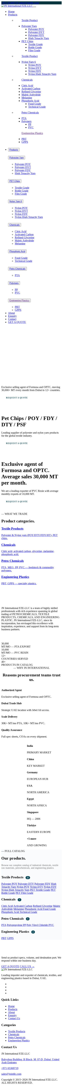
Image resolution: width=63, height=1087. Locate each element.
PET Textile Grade (40, 889)
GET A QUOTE (17, 322)
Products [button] (12, 14)
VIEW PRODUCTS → (17, 405)
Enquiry (12, 316)
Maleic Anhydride (31, 94)
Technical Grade (37, 106)
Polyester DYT (36, 32)
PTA (24, 118)
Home (11, 11)
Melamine (27, 97)
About (11, 313)
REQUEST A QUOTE (17, 398)
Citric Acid (27, 85)
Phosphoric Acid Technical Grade (19, 912)
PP (29, 124)
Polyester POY (36, 29)
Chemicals (27, 79)
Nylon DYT (34, 68)
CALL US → (27, 966)
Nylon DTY (36, 886)
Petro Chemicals (30, 112)
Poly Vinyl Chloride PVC (40, 925)
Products (13, 149)
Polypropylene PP (16, 925)
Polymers (26, 121)
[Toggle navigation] (34, 6)
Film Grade (34, 50)
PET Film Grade (24, 892)
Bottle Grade (35, 47)
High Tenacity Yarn (38, 38)
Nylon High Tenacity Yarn (42, 74)
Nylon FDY (34, 71)
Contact (12, 319)
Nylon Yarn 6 (29, 61)
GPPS (25, 141)
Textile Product (30, 20)
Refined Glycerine (31, 91)
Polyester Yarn (29, 26)
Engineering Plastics (32, 133)
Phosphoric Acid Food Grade (40, 909)
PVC (31, 127)
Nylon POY (34, 64)
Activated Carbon (31, 88)
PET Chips (27, 41)
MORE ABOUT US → (12, 635)
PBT (24, 138)
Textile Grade (35, 44)
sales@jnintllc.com (29, 2)
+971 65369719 (10, 2)
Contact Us (14, 1018)
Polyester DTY (26, 883)
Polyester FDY (36, 35)
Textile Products (16, 1031)
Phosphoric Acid (30, 100)
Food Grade (34, 103)
